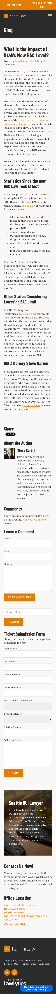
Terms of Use (11, 963)
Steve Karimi (21, 61)
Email (6, 551)
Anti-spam (44, 963)
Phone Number (12, 687)
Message (8, 564)
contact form (31, 405)
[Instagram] (14, 972)
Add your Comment (34, 519)
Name (7, 538)
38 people (27, 205)
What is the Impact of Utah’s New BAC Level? (26, 52)
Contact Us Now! (18, 866)
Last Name (10, 661)
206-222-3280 (14, 4)
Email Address (12, 674)
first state (14, 75)
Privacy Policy (29, 963)
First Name (10, 648)
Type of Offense (13, 713)
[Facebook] (7, 972)
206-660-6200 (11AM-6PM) (42, 5)
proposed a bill (27, 313)
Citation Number (12, 727)
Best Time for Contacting (18, 700)
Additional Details (13, 740)
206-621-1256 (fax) (15, 923)
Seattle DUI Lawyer (26, 803)
